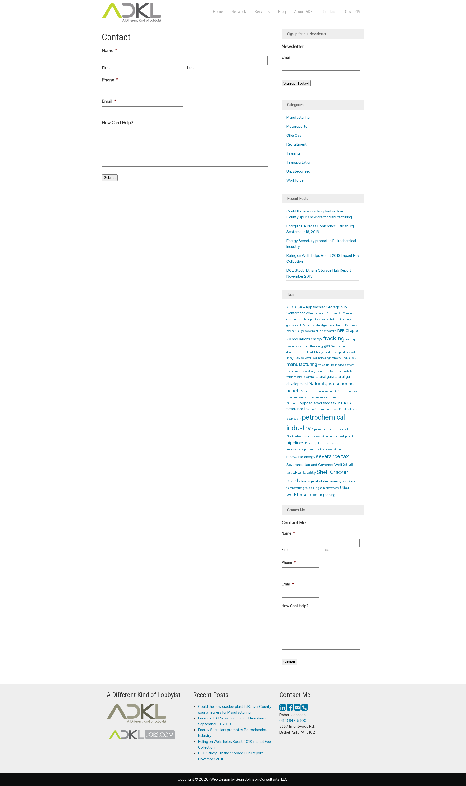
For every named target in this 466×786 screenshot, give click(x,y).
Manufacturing (298, 117)
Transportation (298, 162)
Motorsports (296, 126)
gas (327, 345)
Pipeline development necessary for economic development (319, 436)
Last (190, 68)
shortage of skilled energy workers (327, 481)
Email (109, 101)
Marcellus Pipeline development (336, 365)
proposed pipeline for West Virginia (323, 449)
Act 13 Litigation (295, 307)
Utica (344, 487)
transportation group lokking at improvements (312, 488)
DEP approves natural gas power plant (319, 325)
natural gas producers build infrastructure (327, 391)
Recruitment (296, 144)
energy (316, 339)
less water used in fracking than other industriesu (328, 358)
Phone (110, 80)
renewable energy (300, 456)
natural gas (324, 376)
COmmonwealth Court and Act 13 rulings (330, 313)
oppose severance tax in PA (323, 403)
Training (293, 153)
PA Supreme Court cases (324, 409)
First (106, 68)
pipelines (295, 442)
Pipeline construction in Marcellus (331, 429)
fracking (334, 338)
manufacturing (301, 364)
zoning (330, 494)
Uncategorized (298, 171)
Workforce (295, 180)
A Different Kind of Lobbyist (150, 13)
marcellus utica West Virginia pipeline (307, 371)
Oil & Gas (293, 135)
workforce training (305, 494)
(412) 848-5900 (292, 720)
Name (109, 50)
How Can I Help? (117, 122)
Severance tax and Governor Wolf (314, 464)
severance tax (332, 456)
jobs (296, 357)
